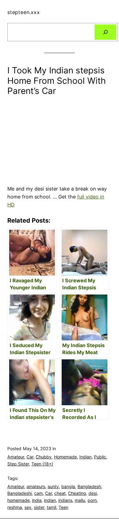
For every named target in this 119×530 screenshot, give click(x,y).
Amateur (15, 456)
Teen (63, 507)
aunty (53, 486)
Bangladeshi (19, 493)
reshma (14, 507)
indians (65, 500)
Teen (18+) (42, 463)
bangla (68, 486)
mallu (80, 500)
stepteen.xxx (23, 12)
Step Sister (18, 463)
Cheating (77, 493)
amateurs (36, 486)
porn (92, 500)
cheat (60, 493)
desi (92, 493)
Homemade (65, 456)
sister (39, 507)
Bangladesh (89, 486)
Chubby (44, 456)
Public (100, 456)
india (36, 500)
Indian (85, 456)
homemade (18, 500)
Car (30, 456)
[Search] (105, 32)
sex (27, 507)
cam (38, 493)
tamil (51, 507)
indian (50, 500)
